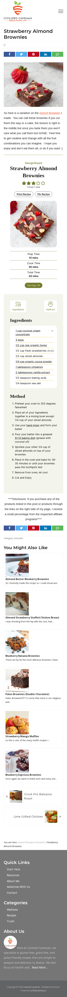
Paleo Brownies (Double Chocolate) (27, 694)
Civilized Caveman (31, 987)
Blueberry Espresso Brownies (23, 774)
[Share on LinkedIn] (45, 54)
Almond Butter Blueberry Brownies (27, 579)
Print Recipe (24, 194)
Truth (10, 921)
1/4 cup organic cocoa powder (34, 361)
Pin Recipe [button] (43, 194)
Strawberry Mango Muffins (22, 736)
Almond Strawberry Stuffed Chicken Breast (32, 617)
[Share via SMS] (57, 54)
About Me (13, 881)
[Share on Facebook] (9, 54)
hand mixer (32, 425)
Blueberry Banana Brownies (22, 656)
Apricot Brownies (49, 113)
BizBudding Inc (39, 990)
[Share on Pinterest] (33, 54)
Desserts (18, 538)
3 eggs (20, 339)
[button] (61, 11)
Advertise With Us (18, 887)
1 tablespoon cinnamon (29, 366)
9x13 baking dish (25, 437)
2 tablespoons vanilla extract (33, 372)
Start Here (13, 869)
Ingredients (18, 309)
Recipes (11, 915)
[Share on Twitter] (21, 54)
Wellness (12, 909)
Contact (12, 892)
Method (50, 309)
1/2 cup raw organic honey (31, 345)
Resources (13, 875)
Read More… (40, 967)
